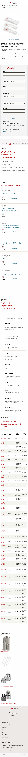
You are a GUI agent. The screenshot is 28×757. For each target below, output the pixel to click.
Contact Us (25, 65)
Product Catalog (5, 722)
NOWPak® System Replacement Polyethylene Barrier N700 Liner (10, 226)
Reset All (14, 118)
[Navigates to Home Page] (14, 3)
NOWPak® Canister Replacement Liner (12, 259)
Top (10, 755)
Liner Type (5, 71)
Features (4, 101)
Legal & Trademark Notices (7, 747)
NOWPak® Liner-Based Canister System (12, 274)
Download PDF (14, 198)
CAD (10, 143)
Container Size (6, 93)
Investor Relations (5, 734)
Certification (5, 108)
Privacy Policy (11, 745)
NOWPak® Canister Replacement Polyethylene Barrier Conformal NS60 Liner (13, 243)
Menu (4, 755)
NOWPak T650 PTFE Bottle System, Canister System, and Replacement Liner (14, 209)
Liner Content (5, 86)
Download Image (13, 39)
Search (17, 755)
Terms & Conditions (19, 745)
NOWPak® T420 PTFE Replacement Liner (13, 194)
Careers (25, 70)
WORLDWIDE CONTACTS (13, 713)
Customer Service (5, 737)
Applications (16, 143)
